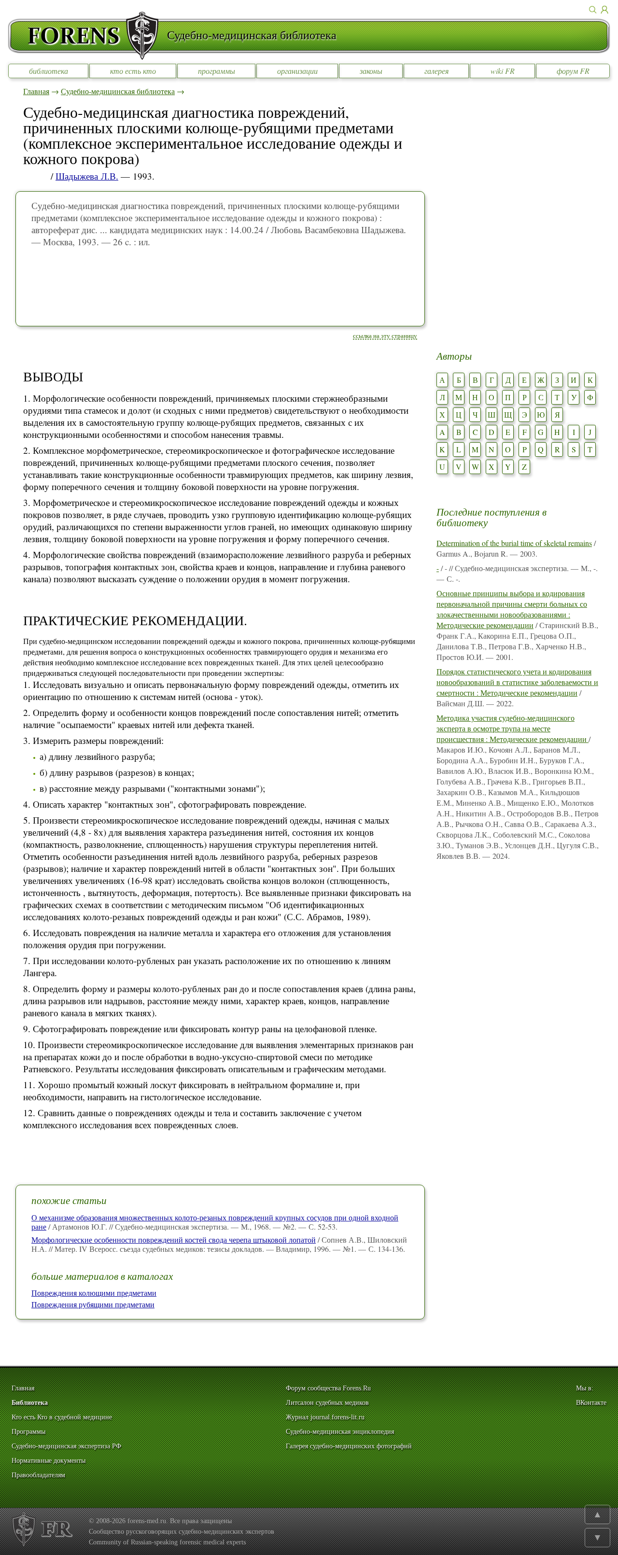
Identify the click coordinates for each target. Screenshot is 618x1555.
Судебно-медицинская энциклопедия (340, 1431)
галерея (436, 71)
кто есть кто (133, 71)
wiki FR (503, 71)
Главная (36, 91)
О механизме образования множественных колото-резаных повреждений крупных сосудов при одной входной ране (214, 1222)
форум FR (573, 71)
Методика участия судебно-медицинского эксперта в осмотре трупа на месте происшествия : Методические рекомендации (512, 728)
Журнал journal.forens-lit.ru (325, 1417)
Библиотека (30, 1402)
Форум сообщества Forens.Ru (328, 1388)
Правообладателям (38, 1475)
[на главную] (87, 35)
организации (297, 71)
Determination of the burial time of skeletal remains (514, 543)
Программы (28, 1431)
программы (216, 71)
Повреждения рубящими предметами (92, 1304)
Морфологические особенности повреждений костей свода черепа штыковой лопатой (173, 1239)
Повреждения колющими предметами (93, 1293)
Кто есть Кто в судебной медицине (62, 1417)
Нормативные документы (48, 1460)
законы (371, 71)
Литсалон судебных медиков (327, 1402)
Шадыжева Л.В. (87, 176)
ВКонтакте (591, 1402)
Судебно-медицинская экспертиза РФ (66, 1446)
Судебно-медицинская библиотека (118, 91)
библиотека (48, 71)
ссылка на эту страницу (385, 335)
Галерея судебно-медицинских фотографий (349, 1446)
